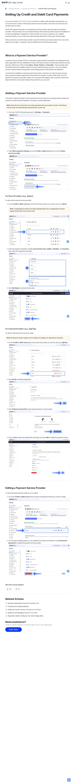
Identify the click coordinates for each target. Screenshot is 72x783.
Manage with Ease (14, 8)
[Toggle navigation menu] (68, 3)
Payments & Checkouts (28, 8)
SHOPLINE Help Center (6, 9)
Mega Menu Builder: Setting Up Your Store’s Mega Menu (25, 616)
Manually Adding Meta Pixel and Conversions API (23, 603)
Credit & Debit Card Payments (47, 8)
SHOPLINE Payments (25, 21)
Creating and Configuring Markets (18, 606)
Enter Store (13, 629)
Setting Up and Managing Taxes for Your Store (22, 613)
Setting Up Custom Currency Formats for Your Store (24, 609)
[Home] (12, 3)
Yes (10, 589)
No (19, 589)
